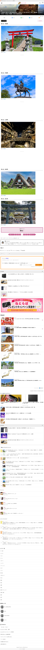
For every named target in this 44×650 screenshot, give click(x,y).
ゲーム (2, 558)
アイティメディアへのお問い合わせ (6, 636)
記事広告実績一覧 (3, 644)
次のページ (32, 234)
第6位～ (22, 230)
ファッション (3, 565)
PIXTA (4, 52)
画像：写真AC (41, 16)
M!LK (5, 611)
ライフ (2, 570)
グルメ (2, 555)
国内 (1, 582)
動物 (1, 580)
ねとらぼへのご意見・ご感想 (5, 629)
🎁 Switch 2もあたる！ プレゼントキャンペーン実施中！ (7, 0)
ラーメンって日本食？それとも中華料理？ (10, 503)
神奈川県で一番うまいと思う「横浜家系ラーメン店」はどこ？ (13, 513)
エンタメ (2, 553)
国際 (1, 585)
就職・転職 (2, 592)
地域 (1, 587)
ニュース (2, 563)
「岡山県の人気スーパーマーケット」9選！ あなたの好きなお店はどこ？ (17, 457)
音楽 (1, 599)
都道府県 (23, 250)
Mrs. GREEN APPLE (7, 606)
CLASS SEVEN (6, 615)
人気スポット (3, 575)
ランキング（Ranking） (16, 250)
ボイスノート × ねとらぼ (6, 250)
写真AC (4, 148)
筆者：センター (7, 241)
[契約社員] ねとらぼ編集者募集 (5, 634)
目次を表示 (40, 20)
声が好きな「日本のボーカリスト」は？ (10, 493)
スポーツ (2, 560)
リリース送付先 (3, 639)
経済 (1, 597)
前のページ (12, 234)
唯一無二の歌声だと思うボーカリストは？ (10, 508)
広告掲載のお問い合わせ (4, 641)
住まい (2, 577)
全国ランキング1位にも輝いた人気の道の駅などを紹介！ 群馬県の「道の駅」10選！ (19, 477)
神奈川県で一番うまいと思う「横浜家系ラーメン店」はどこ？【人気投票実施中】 (19, 484)
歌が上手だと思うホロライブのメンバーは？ (11, 498)
